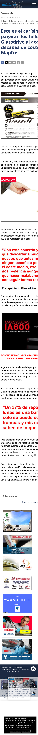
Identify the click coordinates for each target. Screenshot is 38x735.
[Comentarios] (14, 62)
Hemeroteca (6, 668)
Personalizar (26, 731)
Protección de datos (29, 685)
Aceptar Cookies (15, 731)
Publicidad (5, 670)
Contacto (15, 670)
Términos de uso (16, 685)
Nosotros (25, 668)
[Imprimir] (10, 62)
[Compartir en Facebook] (2, 62)
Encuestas (16, 668)
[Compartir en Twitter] (6, 62)
